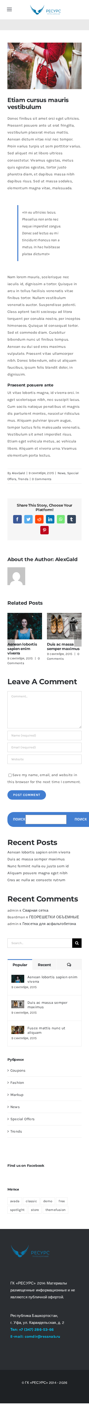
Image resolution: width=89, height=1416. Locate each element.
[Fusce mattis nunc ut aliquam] (17, 1029)
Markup (16, 1094)
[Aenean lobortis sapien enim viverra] (17, 978)
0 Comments (41, 479)
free (62, 1201)
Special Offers (22, 1119)
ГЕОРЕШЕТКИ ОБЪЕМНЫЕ (54, 917)
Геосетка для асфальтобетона (49, 924)
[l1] (45, 5)
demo (47, 1201)
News (62, 473)
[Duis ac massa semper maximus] (17, 1004)
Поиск (19, 819)
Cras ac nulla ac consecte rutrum (36, 880)
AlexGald (18, 473)
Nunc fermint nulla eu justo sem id (38, 866)
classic (31, 1201)
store (35, 1210)
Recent (44, 964)
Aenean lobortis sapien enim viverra (22, 648)
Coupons (18, 1070)
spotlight (17, 1210)
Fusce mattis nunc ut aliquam (46, 1030)
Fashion (17, 1082)
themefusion (55, 1210)
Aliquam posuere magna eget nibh (37, 873)
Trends (23, 479)
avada (14, 1201)
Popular (20, 964)
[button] (11, 639)
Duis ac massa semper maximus (63, 646)
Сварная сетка (35, 910)
